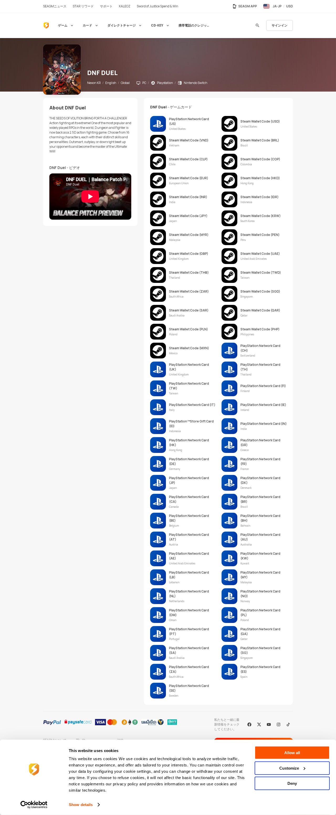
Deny (292, 783)
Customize (289, 768)
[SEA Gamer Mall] (46, 25)
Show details (81, 804)
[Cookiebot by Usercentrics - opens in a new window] (34, 805)
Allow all (292, 752)
